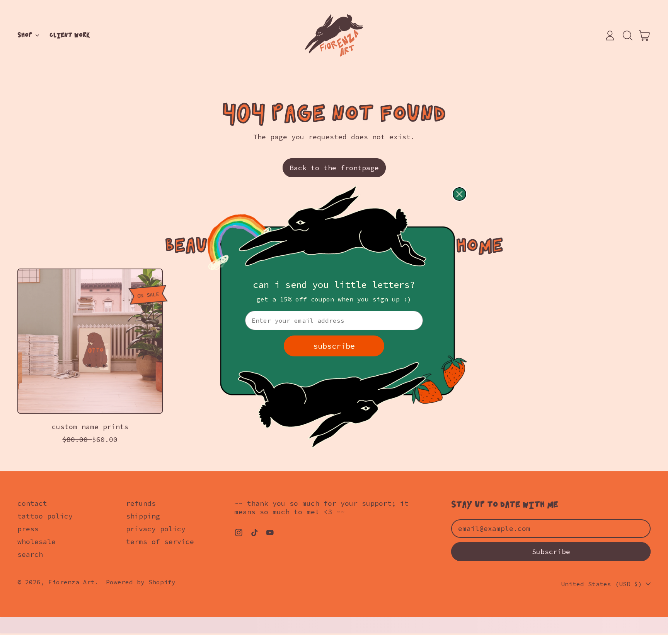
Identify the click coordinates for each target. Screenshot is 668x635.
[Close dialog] (459, 194)
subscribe (334, 346)
